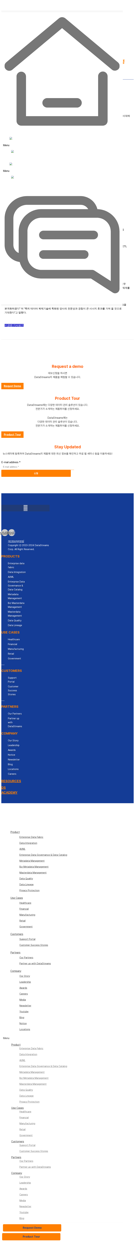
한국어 (62, 15)
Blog (21, 1017)
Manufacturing (27, 914)
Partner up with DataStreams (35, 963)
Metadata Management (32, 860)
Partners (15, 952)
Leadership (25, 982)
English (63, 11)
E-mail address (10, 462)
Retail (22, 920)
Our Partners (26, 957)
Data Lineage (26, 884)
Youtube (23, 1011)
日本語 (63, 19)
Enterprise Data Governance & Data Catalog (43, 855)
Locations (24, 1029)
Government (26, 926)
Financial (24, 909)
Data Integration (28, 843)
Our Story (24, 976)
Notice (23, 1023)
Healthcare (25, 903)
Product (15, 832)
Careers (23, 993)
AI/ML (22, 849)
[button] (12, 386)
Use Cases (16, 897)
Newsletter (25, 1005)
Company (15, 971)
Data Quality (26, 878)
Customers (16, 934)
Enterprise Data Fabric (31, 837)
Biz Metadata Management (34, 866)
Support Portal (27, 939)
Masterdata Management (33, 872)
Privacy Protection (29, 890)
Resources (11, 781)
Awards (23, 988)
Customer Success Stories (33, 945)
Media (22, 999)
